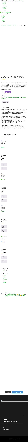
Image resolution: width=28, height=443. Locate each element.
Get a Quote (4, 10)
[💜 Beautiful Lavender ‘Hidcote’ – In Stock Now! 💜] (7, 373)
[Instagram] (5, 409)
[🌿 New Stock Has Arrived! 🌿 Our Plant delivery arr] (20, 344)
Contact (4, 8)
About (4, 3)
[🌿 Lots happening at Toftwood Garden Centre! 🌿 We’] (7, 315)
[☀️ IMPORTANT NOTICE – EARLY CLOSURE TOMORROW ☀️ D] (20, 312)
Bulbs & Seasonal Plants (16, 97)
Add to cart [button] (3, 227)
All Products (8, 97)
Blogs (4, 7)
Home (4, 2)
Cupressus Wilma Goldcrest (4, 251)
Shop (4, 4)
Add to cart (7, 92)
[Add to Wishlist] (3, 95)
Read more (3, 164)
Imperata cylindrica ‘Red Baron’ (3, 189)
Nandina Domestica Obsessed (4, 220)
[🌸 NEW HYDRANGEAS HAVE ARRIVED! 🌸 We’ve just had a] (7, 344)
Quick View (3, 168)
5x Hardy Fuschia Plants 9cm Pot (3, 157)
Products (5, 6)
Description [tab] (5, 102)
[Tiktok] (8, 409)
